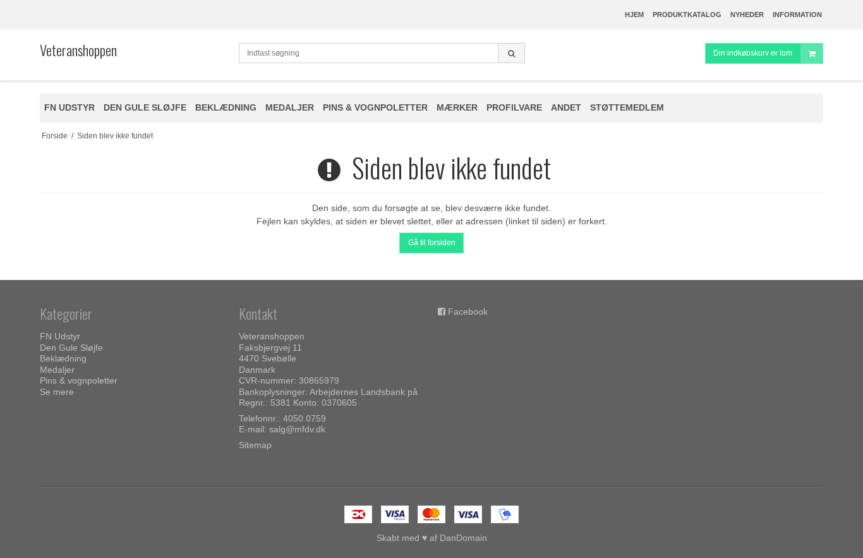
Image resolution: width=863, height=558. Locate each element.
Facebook (468, 311)
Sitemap (255, 445)
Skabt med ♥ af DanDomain (432, 538)
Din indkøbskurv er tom (752, 53)
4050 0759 (304, 418)
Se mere (57, 392)
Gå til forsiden (432, 242)
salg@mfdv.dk (297, 429)
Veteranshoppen (78, 50)
